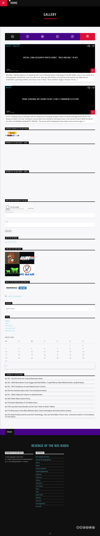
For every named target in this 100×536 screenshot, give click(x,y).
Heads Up (16, 46)
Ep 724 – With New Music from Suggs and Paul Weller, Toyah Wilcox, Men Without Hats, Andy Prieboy (44, 383)
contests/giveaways (42, 471)
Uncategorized (40, 503)
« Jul (6, 366)
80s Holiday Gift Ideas (42, 457)
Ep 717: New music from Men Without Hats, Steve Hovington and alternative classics (38, 411)
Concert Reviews (41, 468)
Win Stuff (38, 506)
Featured (38, 474)
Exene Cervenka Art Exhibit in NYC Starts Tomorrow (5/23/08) (50, 99)
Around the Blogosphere (43, 460)
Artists (8, 46)
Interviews (39, 483)
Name (6, 221)
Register (7, 321)
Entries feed (8, 326)
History (38, 480)
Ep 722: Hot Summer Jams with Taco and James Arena (25, 391)
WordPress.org (9, 331)
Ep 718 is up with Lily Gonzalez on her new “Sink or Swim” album (30, 407)
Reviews (38, 498)
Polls (37, 492)
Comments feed (10, 328)
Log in (7, 323)
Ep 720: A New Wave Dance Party (17, 399)
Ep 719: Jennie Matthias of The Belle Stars (21, 403)
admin (8, 69)
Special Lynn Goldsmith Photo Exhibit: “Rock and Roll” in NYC (50, 57)
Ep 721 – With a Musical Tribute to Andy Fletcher (23, 395)
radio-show (39, 495)
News (37, 489)
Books (38, 465)
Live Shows (39, 486)
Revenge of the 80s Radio (15, 374)
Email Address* (9, 212)
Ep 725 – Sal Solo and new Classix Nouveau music (24, 379)
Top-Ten (38, 501)
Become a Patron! (11, 242)
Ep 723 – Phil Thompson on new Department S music (25, 387)
